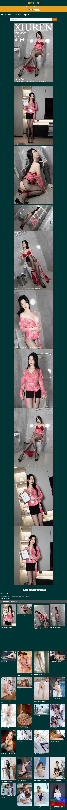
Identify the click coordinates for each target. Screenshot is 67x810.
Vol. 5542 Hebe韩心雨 (23, 727)
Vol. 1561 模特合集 (22, 807)
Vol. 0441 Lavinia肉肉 (6, 781)
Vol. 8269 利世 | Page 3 (23, 615)
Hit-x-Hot (33, 2)
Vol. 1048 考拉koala (39, 807)
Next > (44, 589)
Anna (19, 688)
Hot (32, 6)
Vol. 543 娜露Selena (55, 741)
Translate (37, 10)
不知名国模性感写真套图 (40, 780)
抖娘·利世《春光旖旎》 (55, 780)
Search (54, 19)
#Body (7, 598)
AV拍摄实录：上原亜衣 (55, 661)
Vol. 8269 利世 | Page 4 (55, 627)
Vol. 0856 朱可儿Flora (39, 674)
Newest (28, 6)
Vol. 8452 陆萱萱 (22, 780)
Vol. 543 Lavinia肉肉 (39, 753)
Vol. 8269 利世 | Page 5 (39, 628)
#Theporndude (37, 6)
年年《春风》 (21, 741)
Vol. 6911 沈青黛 (5, 727)
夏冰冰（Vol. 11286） (55, 698)
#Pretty (4, 598)
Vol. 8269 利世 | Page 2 (6, 627)
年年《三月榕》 (37, 715)
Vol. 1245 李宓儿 (54, 727)
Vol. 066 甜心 (4, 661)
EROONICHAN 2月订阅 (39, 701)
